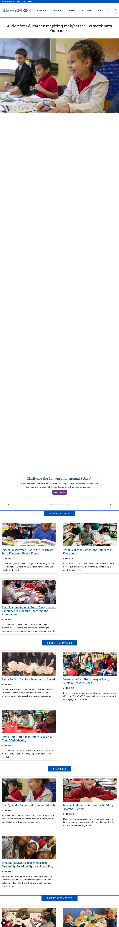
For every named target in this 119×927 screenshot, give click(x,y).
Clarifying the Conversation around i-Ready (29, 805)
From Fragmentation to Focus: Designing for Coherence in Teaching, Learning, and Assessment (29, 611)
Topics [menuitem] (72, 10)
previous (8, 504)
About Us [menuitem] (103, 10)
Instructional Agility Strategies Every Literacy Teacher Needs (86, 681)
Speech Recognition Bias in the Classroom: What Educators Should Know (28, 551)
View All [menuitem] (58, 10)
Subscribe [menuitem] (42, 10)
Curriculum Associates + (17, 1)
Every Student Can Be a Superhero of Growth (29, 679)
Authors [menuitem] (87, 10)
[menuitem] (115, 10)
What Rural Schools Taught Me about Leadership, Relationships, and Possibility (27, 864)
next (110, 504)
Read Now (60, 492)
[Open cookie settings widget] (4, 923)
